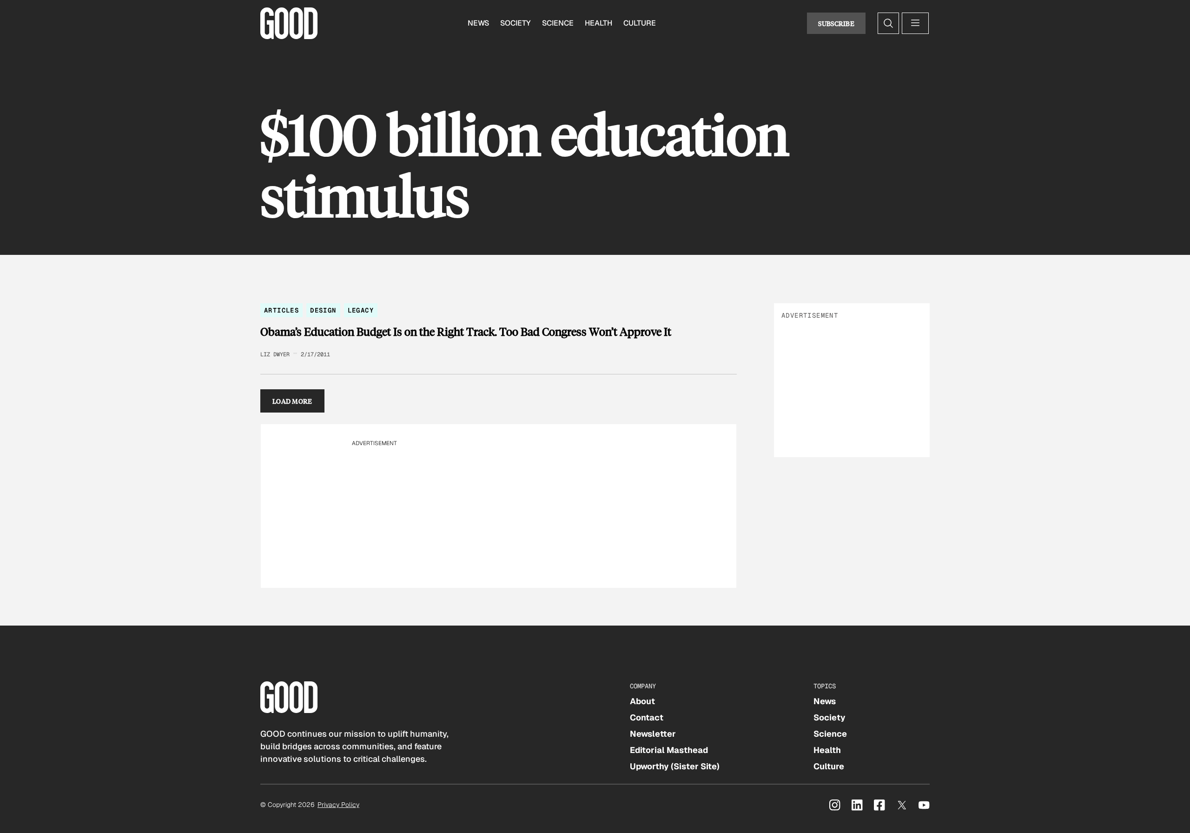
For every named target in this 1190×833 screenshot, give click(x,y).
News (478, 23)
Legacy (361, 310)
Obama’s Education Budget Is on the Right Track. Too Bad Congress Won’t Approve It (465, 332)
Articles (281, 310)
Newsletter (653, 733)
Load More (292, 401)
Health (598, 23)
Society (515, 23)
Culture (639, 23)
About (642, 701)
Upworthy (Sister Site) (675, 766)
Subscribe (836, 23)
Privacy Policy (338, 804)
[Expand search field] (888, 23)
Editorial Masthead (669, 750)
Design (323, 310)
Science (558, 23)
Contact (646, 717)
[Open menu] (915, 23)
